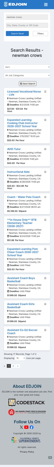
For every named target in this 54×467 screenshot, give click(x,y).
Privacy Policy (27, 451)
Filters (40, 33)
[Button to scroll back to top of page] (50, 457)
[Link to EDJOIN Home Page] (15, 4)
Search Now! (17, 33)
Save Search (28, 83)
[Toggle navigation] (45, 4)
